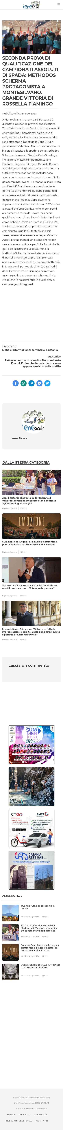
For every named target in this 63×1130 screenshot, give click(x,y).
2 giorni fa (13, 508)
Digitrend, (6, 508)
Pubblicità (40, 1114)
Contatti (42, 1120)
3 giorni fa (13, 596)
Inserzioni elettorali (19, 1120)
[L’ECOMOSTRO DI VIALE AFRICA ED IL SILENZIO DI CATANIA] (42, 971)
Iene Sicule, (26, 917)
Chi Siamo (24, 1114)
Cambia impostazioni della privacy (31, 1108)
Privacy (10, 1114)
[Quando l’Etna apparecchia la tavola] (42, 911)
